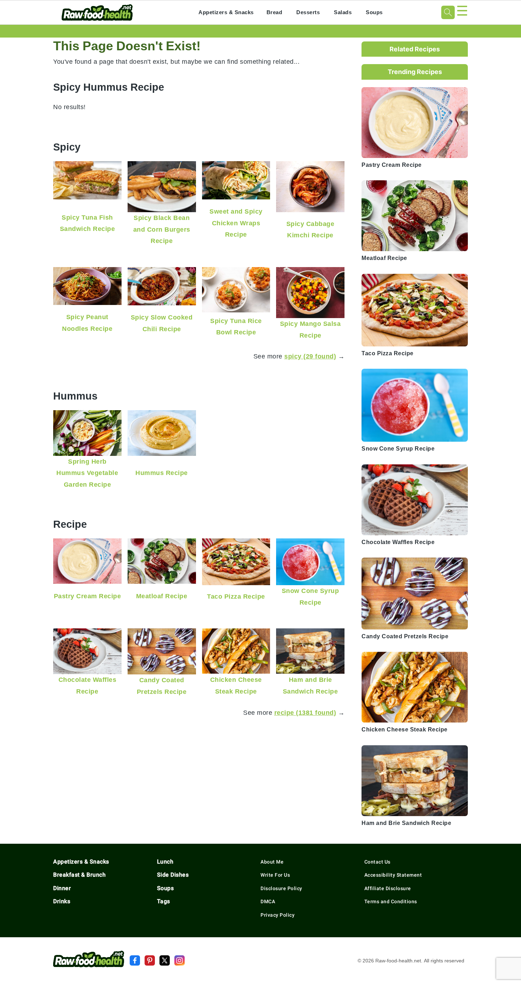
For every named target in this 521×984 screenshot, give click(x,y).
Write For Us (275, 875)
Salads (343, 12)
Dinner (62, 888)
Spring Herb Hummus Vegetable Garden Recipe (87, 473)
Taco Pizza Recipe (236, 596)
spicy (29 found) (310, 356)
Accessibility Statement (393, 875)
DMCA (267, 901)
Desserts (308, 12)
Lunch (165, 861)
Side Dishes (173, 874)
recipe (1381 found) (305, 712)
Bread (274, 12)
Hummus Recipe (161, 472)
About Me (272, 862)
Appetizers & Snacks (226, 12)
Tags (163, 901)
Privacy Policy (277, 915)
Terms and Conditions (390, 901)
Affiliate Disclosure (387, 888)
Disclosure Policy (281, 888)
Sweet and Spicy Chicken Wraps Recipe (236, 223)
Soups (374, 12)
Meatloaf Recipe (161, 596)
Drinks (61, 901)
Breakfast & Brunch (79, 874)
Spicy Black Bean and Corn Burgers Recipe (161, 229)
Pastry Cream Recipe (87, 596)
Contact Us (377, 862)
